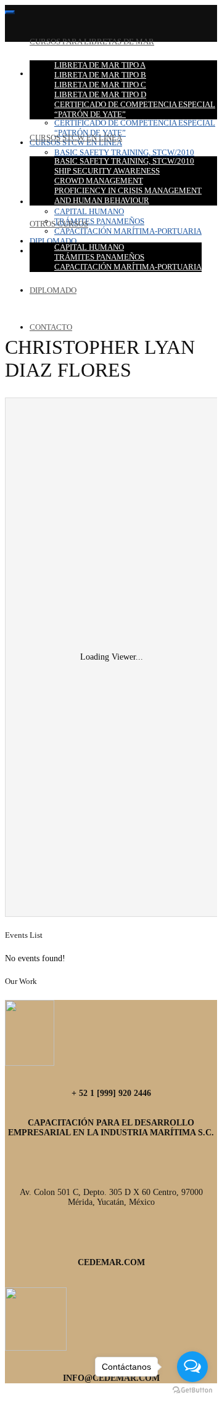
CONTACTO (51, 327)
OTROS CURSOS (59, 223)
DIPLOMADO (53, 290)
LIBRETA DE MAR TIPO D (100, 94)
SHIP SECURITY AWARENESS (107, 170)
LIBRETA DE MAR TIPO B (100, 74)
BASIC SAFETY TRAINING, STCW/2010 (124, 161)
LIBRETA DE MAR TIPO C (100, 84)
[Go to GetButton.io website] (192, 1390)
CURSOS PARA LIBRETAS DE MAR (92, 41)
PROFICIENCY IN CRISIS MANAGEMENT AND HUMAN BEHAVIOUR (128, 195)
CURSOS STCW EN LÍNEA (76, 137)
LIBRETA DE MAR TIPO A (100, 65)
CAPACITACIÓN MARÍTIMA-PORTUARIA (128, 266)
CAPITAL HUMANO (89, 247)
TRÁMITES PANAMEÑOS (99, 257)
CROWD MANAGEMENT (98, 180)
